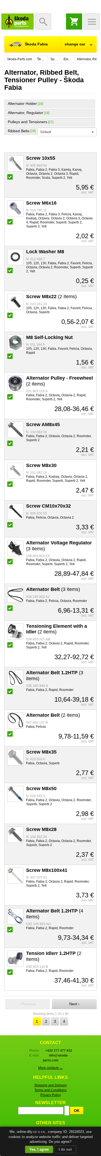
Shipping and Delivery (50, 1085)
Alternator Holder (22, 103)
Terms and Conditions (50, 1090)
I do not (65, 1149)
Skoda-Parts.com (17, 21)
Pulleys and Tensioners (27, 122)
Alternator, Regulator (25, 112)
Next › (74, 1004)
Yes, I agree (39, 1149)
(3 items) (53, 589)
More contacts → (50, 1068)
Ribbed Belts (18, 131)
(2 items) (51, 296)
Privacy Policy (50, 1095)
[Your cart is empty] (74, 21)
